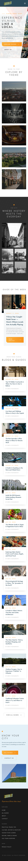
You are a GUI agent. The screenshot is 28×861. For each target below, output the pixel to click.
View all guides (14, 715)
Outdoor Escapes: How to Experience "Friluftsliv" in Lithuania (14, 671)
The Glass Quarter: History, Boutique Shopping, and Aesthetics (14, 642)
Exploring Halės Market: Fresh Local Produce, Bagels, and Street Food (15, 554)
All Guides (5, 813)
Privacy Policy (6, 847)
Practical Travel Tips (9, 827)
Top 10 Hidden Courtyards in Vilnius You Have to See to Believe (15, 384)
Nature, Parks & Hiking (9, 835)
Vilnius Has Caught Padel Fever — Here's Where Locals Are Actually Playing (14, 320)
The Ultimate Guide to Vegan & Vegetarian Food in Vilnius (15, 526)
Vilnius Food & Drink (9, 833)
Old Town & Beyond (8, 838)
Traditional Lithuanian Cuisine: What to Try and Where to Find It (15, 700)
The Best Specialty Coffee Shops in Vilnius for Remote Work (14, 441)
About (4, 816)
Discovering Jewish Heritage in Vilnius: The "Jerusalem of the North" (14, 583)
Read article (15, 339)
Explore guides (11, 44)
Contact (5, 818)
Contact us (9, 758)
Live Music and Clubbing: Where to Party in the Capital (15, 412)
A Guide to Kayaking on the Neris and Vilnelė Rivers (14, 469)
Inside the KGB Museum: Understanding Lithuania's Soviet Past (13, 497)
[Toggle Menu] (25, 3)
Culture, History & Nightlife (11, 830)
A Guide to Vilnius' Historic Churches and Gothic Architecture (14, 613)
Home (3, 810)
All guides (10, 752)
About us (8, 49)
